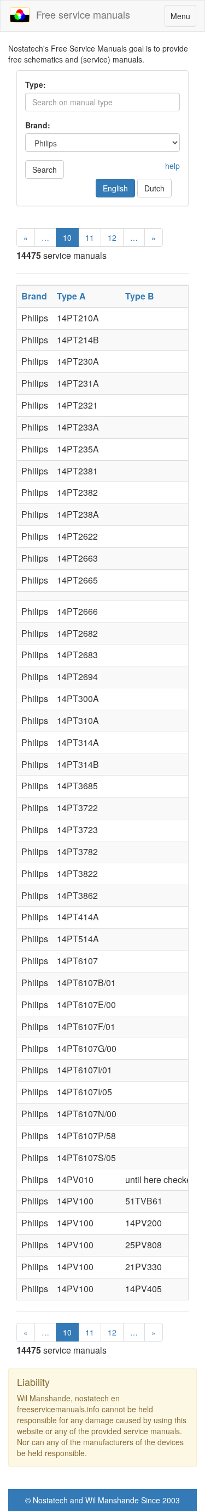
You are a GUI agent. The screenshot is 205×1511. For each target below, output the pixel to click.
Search (44, 169)
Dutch (154, 188)
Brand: (37, 125)
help (172, 165)
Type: (35, 84)
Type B (139, 296)
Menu (183, 18)
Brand (34, 296)
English (115, 188)
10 (67, 237)
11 (89, 237)
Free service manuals (80, 14)
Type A (71, 296)
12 (112, 237)
